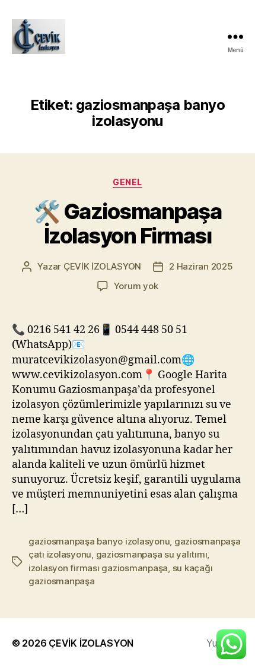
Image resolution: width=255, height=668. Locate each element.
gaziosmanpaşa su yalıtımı (152, 554)
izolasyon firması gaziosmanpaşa (98, 568)
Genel (127, 182)
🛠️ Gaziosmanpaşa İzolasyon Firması (128, 223)
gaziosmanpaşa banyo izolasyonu (99, 541)
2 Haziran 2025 (200, 266)
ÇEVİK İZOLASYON (102, 266)
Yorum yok (136, 286)
